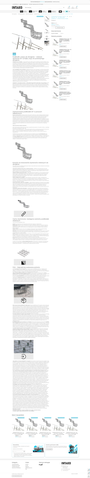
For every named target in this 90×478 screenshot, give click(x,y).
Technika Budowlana (25, 11)
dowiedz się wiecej (56, 1)
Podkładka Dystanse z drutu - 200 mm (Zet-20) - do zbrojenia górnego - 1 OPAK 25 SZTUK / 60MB (65, 94)
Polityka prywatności (28, 467)
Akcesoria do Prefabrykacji (54, 11)
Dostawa (26, 464)
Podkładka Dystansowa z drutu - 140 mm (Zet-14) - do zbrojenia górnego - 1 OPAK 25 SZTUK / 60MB (65, 72)
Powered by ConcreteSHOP (74, 473)
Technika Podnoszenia (44, 11)
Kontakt (63, 11)
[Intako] (17, 7)
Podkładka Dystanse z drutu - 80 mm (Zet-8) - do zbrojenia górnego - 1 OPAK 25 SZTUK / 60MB (65, 51)
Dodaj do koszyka (63, 46)
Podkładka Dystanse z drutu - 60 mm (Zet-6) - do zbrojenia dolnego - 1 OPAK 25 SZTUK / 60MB (65, 40)
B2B (69, 11)
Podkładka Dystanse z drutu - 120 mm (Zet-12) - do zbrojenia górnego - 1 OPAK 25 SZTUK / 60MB (65, 62)
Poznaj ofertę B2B (49, 449)
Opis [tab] (14, 54)
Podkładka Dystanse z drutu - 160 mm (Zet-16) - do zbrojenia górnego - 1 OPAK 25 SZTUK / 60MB (65, 83)
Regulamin (27, 466)
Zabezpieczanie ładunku (34, 11)
